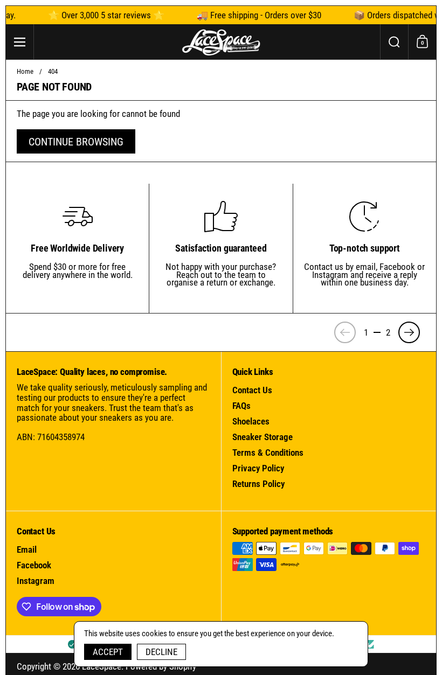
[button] (394, 41)
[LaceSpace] (221, 42)
